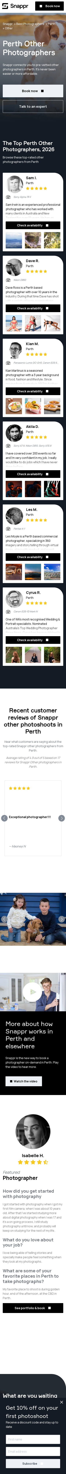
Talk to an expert (33, 106)
